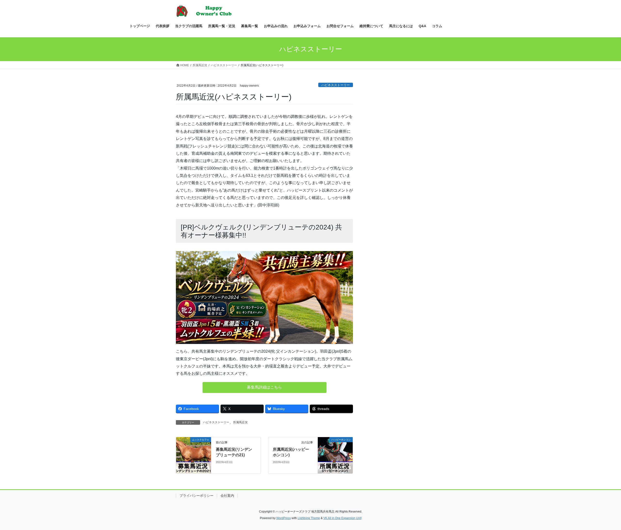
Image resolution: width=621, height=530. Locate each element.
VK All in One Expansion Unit (342, 518)
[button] (265, 387)
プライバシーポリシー (196, 495)
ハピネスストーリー (335, 85)
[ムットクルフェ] (193, 455)
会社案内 (227, 495)
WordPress (283, 518)
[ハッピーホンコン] (335, 455)
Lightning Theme (309, 518)
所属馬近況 (240, 422)
